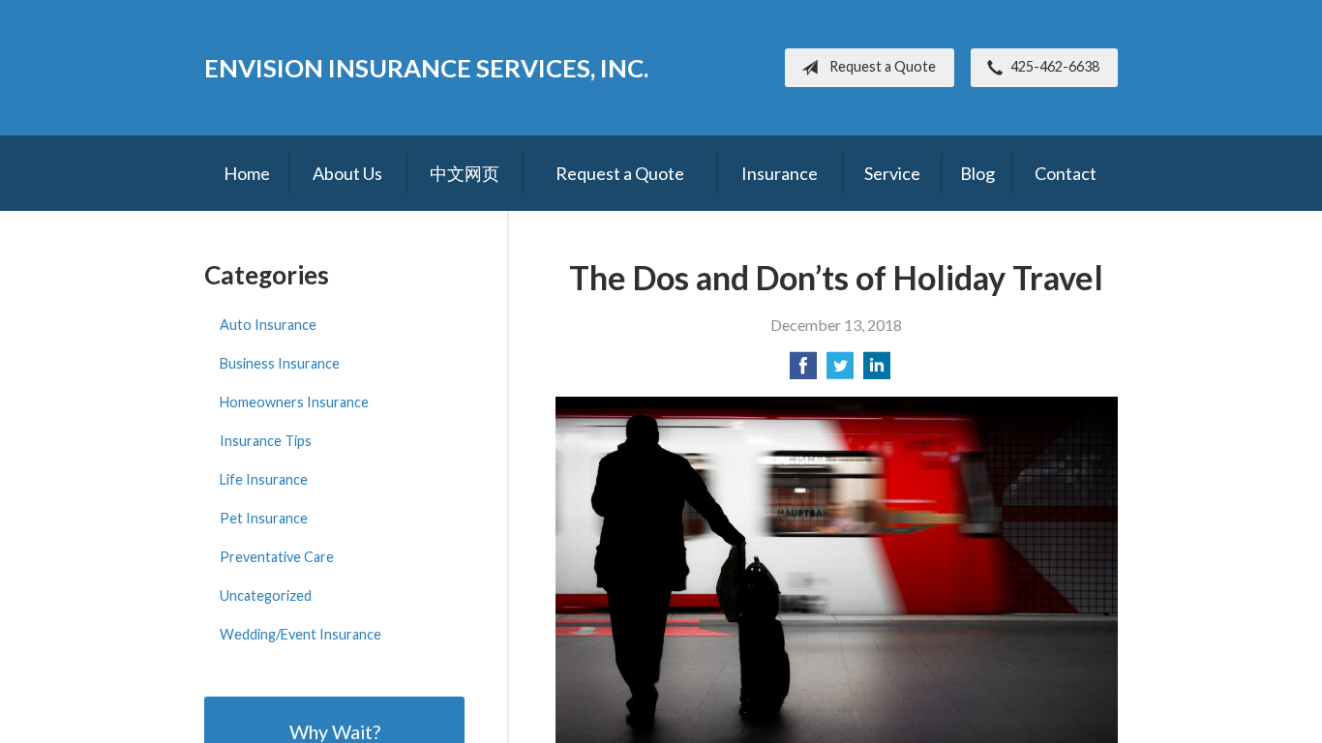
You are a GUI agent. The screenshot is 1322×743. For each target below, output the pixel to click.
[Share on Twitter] (840, 371)
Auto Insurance (268, 324)
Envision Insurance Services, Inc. (426, 67)
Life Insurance (264, 479)
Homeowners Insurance (294, 402)
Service (892, 173)
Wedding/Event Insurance (300, 634)
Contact (1066, 173)
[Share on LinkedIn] (876, 371)
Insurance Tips (266, 440)
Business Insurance (280, 363)
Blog (977, 173)
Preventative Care (277, 557)
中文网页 (464, 173)
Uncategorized (266, 595)
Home (247, 173)
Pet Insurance (264, 518)
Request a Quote (882, 66)
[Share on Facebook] (803, 371)
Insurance (779, 173)
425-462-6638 (1054, 66)
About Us (347, 173)
